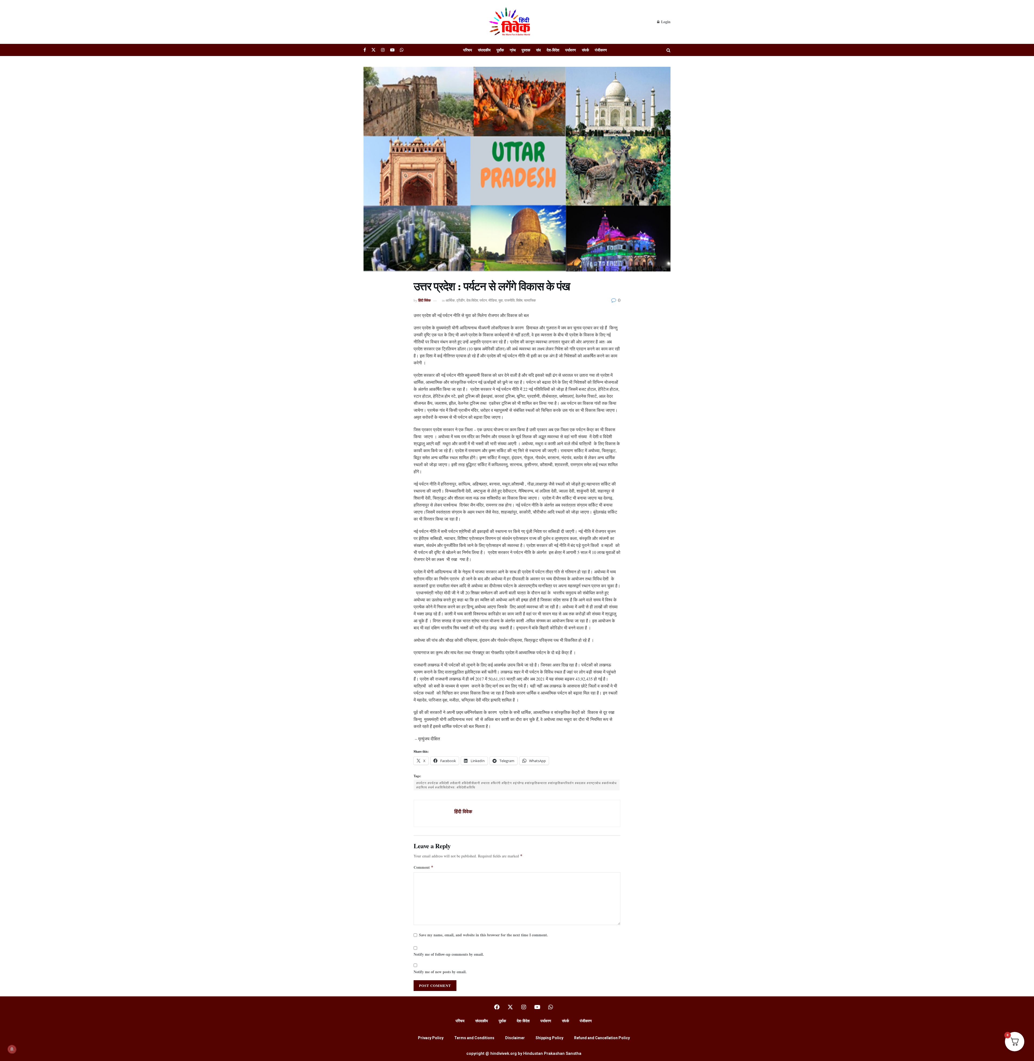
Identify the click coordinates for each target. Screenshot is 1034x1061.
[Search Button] (668, 50)
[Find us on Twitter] (373, 50)
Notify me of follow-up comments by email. (449, 954)
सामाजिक (530, 300)
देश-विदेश (553, 50)
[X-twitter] (510, 1007)
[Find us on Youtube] (392, 50)
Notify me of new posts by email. (440, 972)
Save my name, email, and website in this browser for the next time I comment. (483, 935)
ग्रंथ (513, 50)
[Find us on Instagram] (383, 50)
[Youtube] (537, 1007)
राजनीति (509, 300)
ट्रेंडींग (460, 300)
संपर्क (585, 50)
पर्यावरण (570, 50)
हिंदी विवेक (424, 300)
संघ (538, 50)
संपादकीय (484, 50)
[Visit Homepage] (510, 22)
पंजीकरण (601, 50)
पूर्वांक (500, 50)
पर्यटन (483, 300)
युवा (500, 300)
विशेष (519, 300)
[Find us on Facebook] (365, 50)
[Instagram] (523, 1007)
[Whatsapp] (550, 1007)
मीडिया (492, 300)
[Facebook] (496, 1007)
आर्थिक (450, 300)
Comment (424, 867)
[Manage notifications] (12, 1049)
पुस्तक (526, 50)
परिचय (467, 50)
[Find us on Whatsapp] (402, 50)
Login (665, 22)
